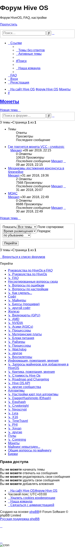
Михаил (16, 150)
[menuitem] (30, 50)
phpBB (34, 511)
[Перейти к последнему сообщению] (64, 161)
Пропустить (8, 24)
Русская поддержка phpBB (20, 519)
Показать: (10, 227)
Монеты (9, 101)
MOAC (13, 193)
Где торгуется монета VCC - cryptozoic (36, 146)
